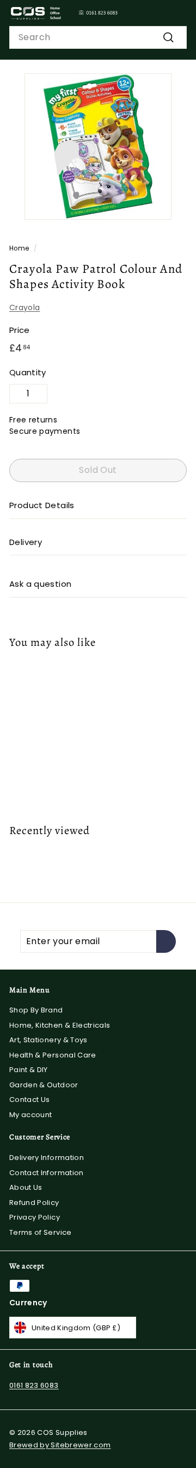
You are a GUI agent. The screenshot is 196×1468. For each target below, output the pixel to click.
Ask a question (40, 583)
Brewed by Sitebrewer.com (60, 1445)
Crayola (24, 307)
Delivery (25, 542)
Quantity (27, 372)
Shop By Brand (36, 1010)
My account (30, 1115)
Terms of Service (40, 1232)
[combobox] (98, 37)
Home (19, 248)
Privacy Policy (34, 1217)
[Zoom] (161, 209)
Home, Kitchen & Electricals (59, 1025)
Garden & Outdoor (43, 1085)
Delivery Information (46, 1157)
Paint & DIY (28, 1070)
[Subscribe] (166, 941)
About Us (25, 1187)
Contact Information (46, 1173)
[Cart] (178, 13)
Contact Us (29, 1099)
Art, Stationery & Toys (48, 1040)
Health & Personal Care (52, 1055)
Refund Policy (34, 1202)
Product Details (42, 505)
